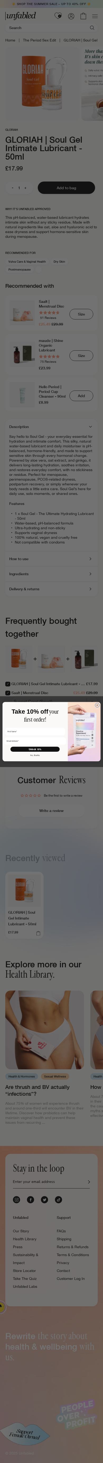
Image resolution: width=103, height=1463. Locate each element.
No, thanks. (35, 755)
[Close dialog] (97, 705)
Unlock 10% (35, 749)
